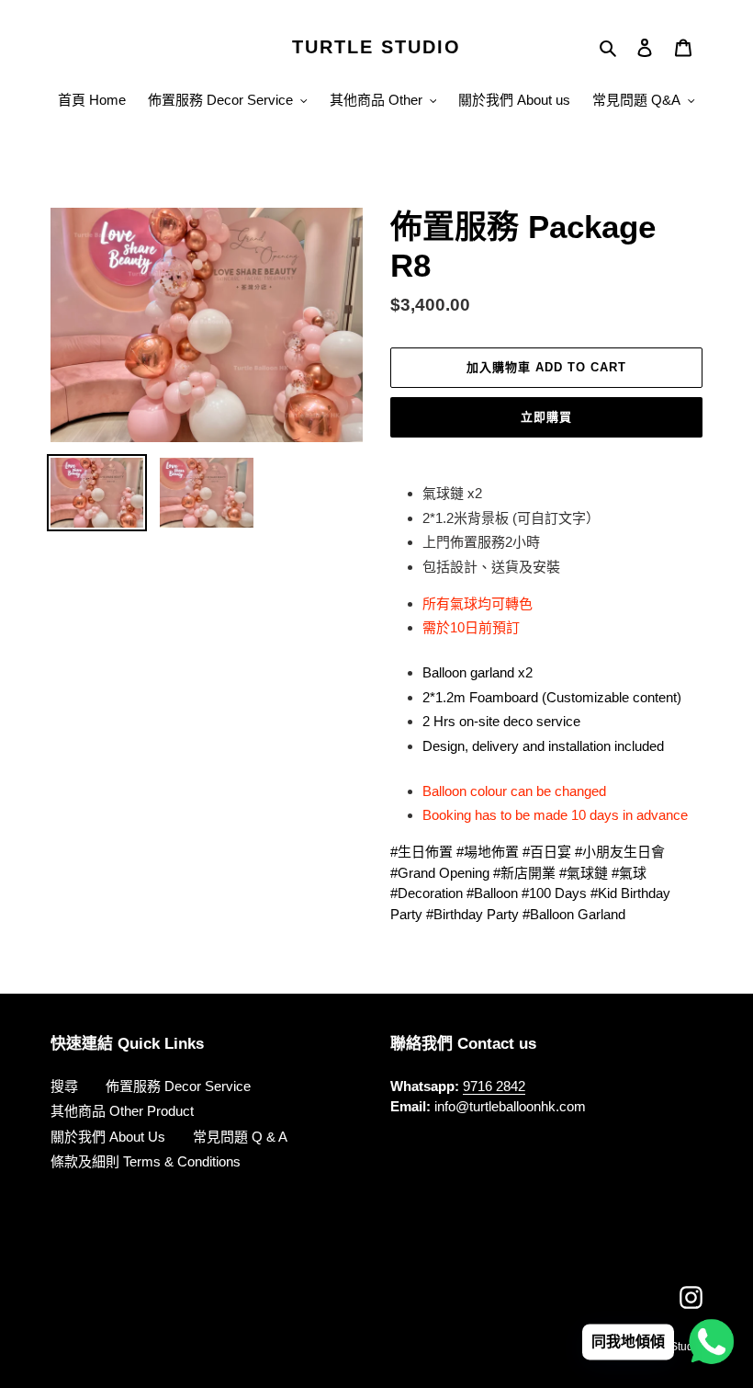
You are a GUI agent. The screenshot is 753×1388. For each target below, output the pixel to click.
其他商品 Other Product (122, 1111)
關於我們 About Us (108, 1136)
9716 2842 (494, 1086)
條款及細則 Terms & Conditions (146, 1161)
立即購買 (546, 417)
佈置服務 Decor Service (178, 1086)
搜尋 (64, 1086)
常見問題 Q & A (240, 1136)
